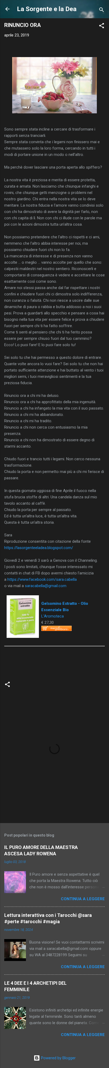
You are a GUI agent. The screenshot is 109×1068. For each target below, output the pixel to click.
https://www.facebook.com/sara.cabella (42, 579)
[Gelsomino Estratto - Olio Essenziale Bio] (23, 598)
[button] (101, 26)
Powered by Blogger (58, 1058)
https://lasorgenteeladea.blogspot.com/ (38, 547)
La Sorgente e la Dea (46, 9)
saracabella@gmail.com (45, 585)
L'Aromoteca (52, 616)
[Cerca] (101, 11)
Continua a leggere (83, 899)
